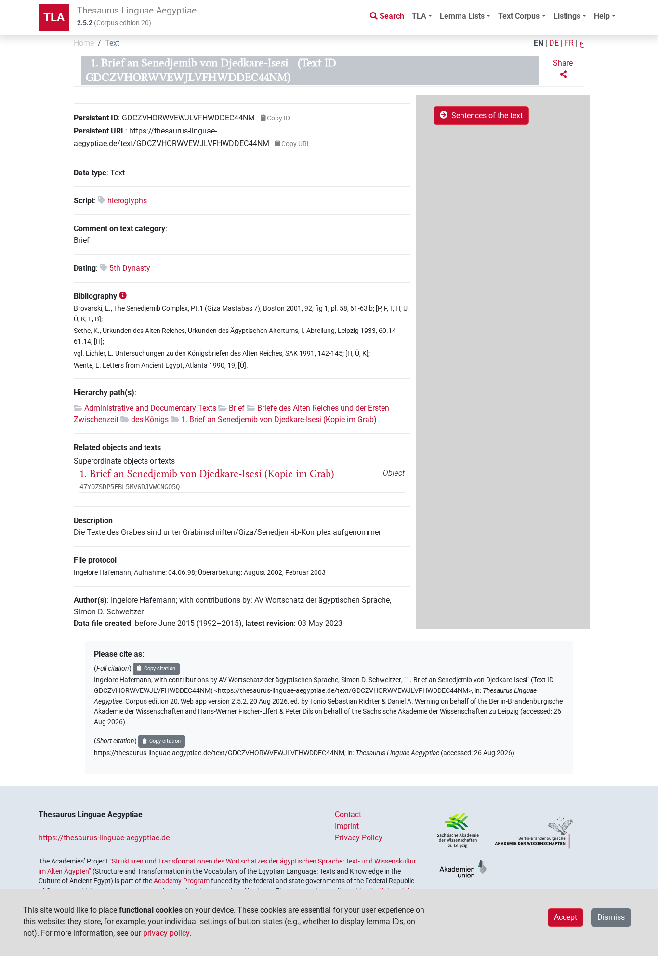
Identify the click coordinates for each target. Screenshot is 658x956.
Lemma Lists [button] (462, 16)
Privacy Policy (358, 837)
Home (84, 43)
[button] (563, 69)
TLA (54, 17)
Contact (348, 814)
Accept (565, 917)
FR (569, 43)
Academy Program (182, 881)
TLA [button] (419, 16)
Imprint (347, 826)
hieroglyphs (127, 200)
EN (538, 43)
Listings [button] (566, 16)
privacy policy (166, 933)
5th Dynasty (129, 268)
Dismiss (611, 917)
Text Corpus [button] (519, 16)
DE (554, 43)
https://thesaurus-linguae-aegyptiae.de (104, 837)
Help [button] (602, 16)
